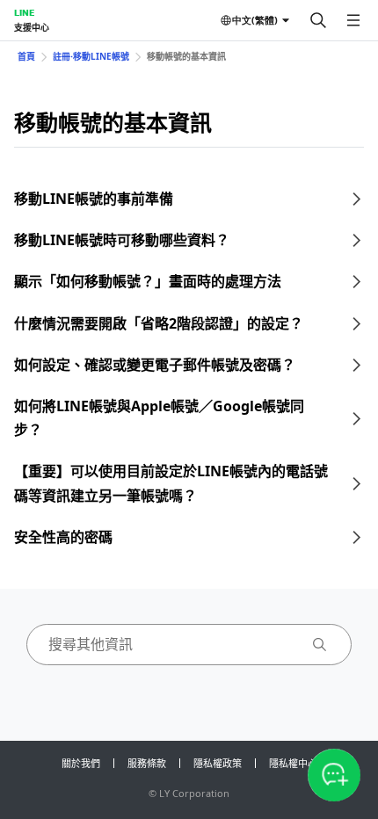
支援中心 (31, 27)
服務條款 (146, 763)
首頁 (26, 56)
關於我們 (81, 763)
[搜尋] (318, 20)
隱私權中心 (293, 763)
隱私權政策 (217, 763)
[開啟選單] (353, 20)
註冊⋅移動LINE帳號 (91, 56)
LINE (24, 12)
